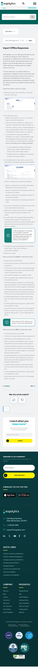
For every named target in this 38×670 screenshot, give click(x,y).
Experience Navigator (9, 572)
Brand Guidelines (8, 612)
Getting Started (23, 591)
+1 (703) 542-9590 (12, 525)
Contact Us (6, 600)
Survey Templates (24, 603)
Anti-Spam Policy (13, 626)
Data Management (12, 40)
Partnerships (7, 609)
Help (20, 594)
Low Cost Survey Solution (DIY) (11, 569)
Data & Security (25, 626)
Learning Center (23, 600)
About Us (5, 591)
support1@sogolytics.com (16, 530)
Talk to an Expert (24, 606)
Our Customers (7, 606)
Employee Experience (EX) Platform (13, 559)
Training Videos (23, 609)
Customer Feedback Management (13, 556)
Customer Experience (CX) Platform (13, 553)
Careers (5, 597)
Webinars (21, 612)
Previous (7, 386)
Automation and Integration (11, 575)
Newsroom (6, 603)
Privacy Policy (12, 624)
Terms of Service (23, 624)
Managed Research (9, 566)
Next (32, 386)
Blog (4, 594)
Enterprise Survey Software (11, 563)
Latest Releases (23, 597)
